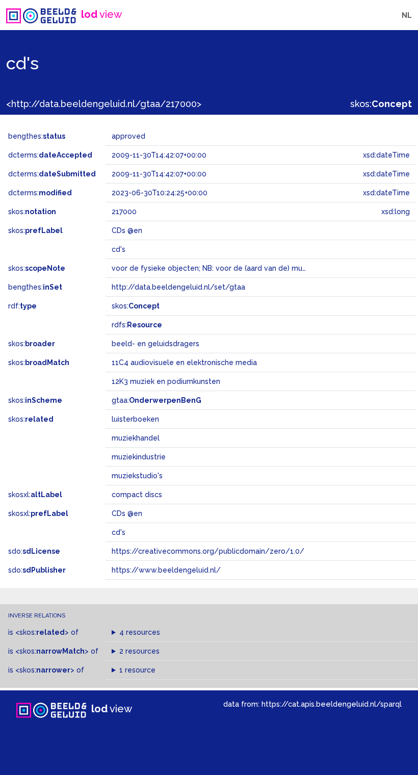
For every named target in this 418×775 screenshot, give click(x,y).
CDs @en (127, 513)
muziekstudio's (137, 476)
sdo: (34, 551)
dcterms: (50, 155)
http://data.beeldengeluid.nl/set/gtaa (178, 287)
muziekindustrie (139, 457)
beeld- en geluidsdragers (155, 344)
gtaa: (156, 400)
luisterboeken (135, 419)
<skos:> (42, 632)
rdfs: (137, 325)
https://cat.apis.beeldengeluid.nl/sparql (332, 704)
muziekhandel (136, 438)
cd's (118, 532)
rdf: (22, 306)
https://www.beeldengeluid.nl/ (166, 570)
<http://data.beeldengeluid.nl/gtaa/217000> (103, 103)
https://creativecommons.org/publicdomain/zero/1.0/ (208, 551)
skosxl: (35, 494)
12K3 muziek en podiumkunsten (166, 381)
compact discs (137, 494)
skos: (381, 103)
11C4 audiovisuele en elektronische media (184, 362)
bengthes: (36, 136)
